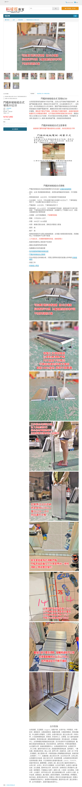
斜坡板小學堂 (34, 266)
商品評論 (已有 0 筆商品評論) (43, 93)
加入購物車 (15, 129)
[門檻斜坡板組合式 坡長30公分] (41, 46)
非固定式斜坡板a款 (10, 785)
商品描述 (32, 93)
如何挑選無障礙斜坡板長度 (38, 251)
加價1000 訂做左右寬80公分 (11, 98)
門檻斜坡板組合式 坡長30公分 (32, 20)
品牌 (14, 20)
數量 (4, 122)
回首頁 (7, 20)
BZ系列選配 (5, 93)
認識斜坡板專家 (65, 189)
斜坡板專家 (20, 20)
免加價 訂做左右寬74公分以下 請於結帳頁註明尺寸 (16, 96)
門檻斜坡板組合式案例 (37, 254)
